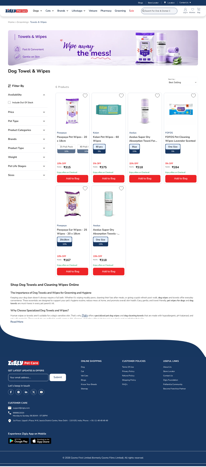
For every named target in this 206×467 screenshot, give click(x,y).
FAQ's (124, 384)
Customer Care (17, 402)
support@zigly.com (21, 408)
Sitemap (84, 388)
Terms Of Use (128, 367)
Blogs (140, 3)
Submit (58, 377)
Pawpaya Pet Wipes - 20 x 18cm (72, 139)
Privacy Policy (128, 371)
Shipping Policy (129, 380)
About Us (167, 367)
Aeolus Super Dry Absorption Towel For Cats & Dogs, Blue (142, 139)
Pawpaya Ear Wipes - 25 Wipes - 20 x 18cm (72, 231)
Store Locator (153, 3)
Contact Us (185, 2)
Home (11, 22)
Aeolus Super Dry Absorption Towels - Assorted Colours (105, 232)
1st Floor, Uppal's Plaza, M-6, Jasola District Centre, (35, 420)
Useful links (171, 361)
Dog (83, 367)
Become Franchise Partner (174, 388)
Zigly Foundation (170, 380)
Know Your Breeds (89, 384)
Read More (16, 321)
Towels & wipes (38, 22)
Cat (82, 371)
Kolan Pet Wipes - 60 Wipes (106, 139)
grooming (22, 22)
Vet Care (84, 375)
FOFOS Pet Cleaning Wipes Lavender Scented (180, 139)
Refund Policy (128, 375)
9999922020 (30, 414)
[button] (37, 11)
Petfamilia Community (172, 384)
